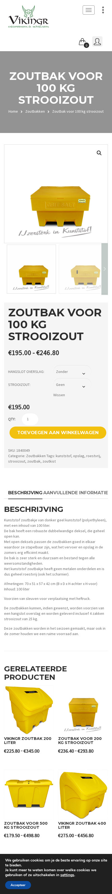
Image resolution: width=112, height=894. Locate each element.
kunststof (63, 455)
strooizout (16, 461)
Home (13, 111)
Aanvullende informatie (75, 492)
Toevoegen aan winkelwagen (58, 432)
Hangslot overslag (25, 371)
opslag (78, 455)
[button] (99, 153)
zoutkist (49, 461)
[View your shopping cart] (82, 40)
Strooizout (19, 384)
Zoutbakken (35, 111)
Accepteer (18, 885)
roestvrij (93, 455)
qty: (11, 419)
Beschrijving (25, 492)
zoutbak (34, 461)
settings (67, 875)
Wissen (59, 394)
